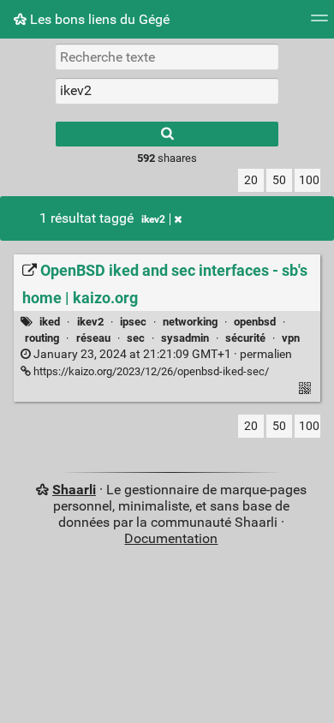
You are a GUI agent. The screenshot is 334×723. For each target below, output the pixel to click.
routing (42, 338)
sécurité (245, 338)
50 (279, 180)
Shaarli (74, 489)
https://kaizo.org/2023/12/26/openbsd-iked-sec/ (150, 371)
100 (309, 180)
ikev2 (153, 219)
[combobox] (167, 91)
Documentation (171, 538)
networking (190, 321)
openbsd (255, 321)
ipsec (133, 321)
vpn (291, 338)
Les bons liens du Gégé (98, 19)
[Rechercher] (167, 134)
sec (136, 338)
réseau (93, 338)
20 (251, 180)
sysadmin (185, 338)
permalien (161, 354)
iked (49, 321)
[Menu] (319, 23)
